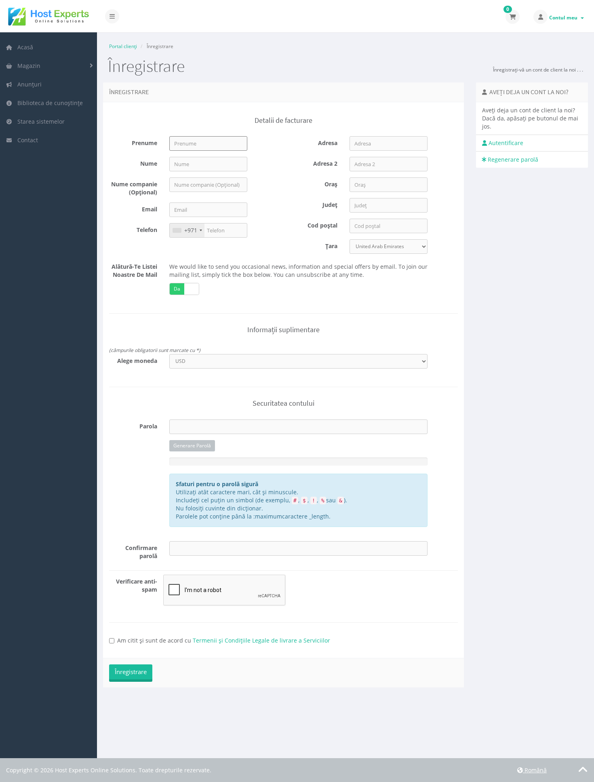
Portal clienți (123, 46)
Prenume (144, 143)
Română (535, 770)
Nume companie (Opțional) (134, 188)
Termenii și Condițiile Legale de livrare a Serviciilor (261, 640)
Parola (148, 426)
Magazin (27, 66)
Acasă (23, 47)
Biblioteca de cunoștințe (48, 103)
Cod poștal (322, 225)
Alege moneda (137, 361)
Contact (26, 140)
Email (149, 209)
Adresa (327, 143)
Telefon (147, 230)
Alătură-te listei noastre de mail (134, 270)
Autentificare (505, 143)
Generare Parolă (192, 445)
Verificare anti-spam (136, 585)
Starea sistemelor (39, 121)
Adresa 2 (325, 163)
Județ (329, 205)
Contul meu (564, 17)
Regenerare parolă (512, 159)
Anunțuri (28, 84)
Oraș (330, 184)
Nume (148, 163)
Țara (331, 246)
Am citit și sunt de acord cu (223, 640)
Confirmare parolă (141, 552)
